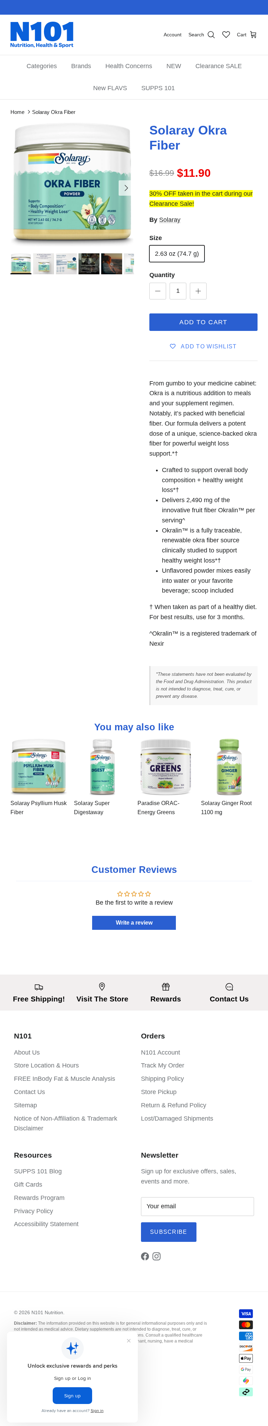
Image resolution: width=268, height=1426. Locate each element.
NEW (173, 66)
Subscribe (168, 1232)
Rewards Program (39, 1197)
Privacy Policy (33, 1211)
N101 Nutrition (47, 1312)
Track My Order (162, 1065)
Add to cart (203, 322)
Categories (42, 66)
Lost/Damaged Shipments (177, 1118)
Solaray (169, 219)
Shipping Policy (162, 1078)
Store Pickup (159, 1091)
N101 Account (160, 1052)
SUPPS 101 (158, 88)
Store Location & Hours (46, 1065)
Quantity (162, 275)
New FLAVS (110, 88)
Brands (81, 66)
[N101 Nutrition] (41, 35)
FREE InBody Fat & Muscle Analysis (64, 1078)
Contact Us (29, 1091)
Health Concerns (128, 66)
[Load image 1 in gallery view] (72, 184)
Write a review (134, 923)
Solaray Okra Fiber (53, 112)
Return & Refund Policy (173, 1105)
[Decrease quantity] (157, 291)
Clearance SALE (218, 66)
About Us (27, 1052)
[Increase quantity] (198, 291)
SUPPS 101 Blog (38, 1171)
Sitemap (25, 1105)
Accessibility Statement (46, 1224)
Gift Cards (28, 1184)
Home (17, 112)
